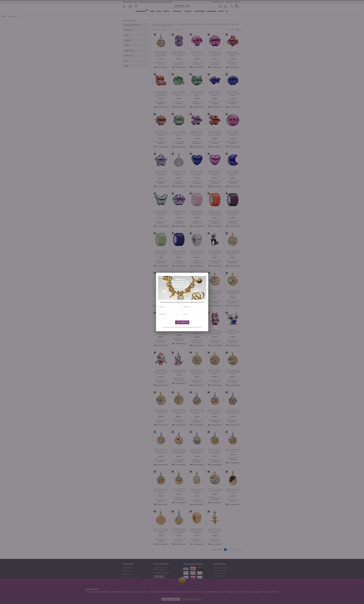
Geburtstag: (162, 314)
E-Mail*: (185, 314)
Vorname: (162, 306)
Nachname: (186, 306)
